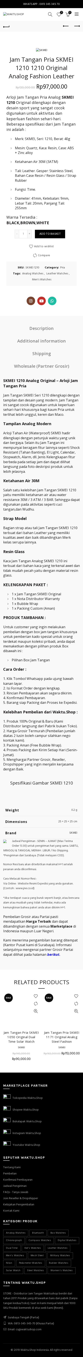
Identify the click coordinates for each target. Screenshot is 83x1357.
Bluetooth (38, 1233)
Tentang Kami (12, 1167)
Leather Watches (57, 274)
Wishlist (61, 12)
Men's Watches (41, 280)
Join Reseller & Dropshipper (20, 1198)
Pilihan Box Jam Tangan (31, 660)
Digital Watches (67, 1240)
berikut (53, 954)
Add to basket (50, 233)
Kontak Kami (11, 1210)
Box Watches (58, 1233)
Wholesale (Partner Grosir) (41, 366)
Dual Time (12, 1248)
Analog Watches (32, 274)
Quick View (35, 1011)
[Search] (50, 14)
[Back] (6, 26)
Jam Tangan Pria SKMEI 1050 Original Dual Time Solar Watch (21, 1037)
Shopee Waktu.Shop (25, 1109)
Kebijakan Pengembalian (18, 1204)
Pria (62, 268)
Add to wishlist (44, 246)
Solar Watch (13, 1270)
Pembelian (10, 1173)
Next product (76, 26)
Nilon (9, 1263)
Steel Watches (35, 1270)
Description (41, 328)
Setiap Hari (57, 750)
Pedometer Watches (30, 1263)
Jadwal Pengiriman (15, 1186)
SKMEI (73, 832)
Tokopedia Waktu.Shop (27, 1098)
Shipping (41, 353)
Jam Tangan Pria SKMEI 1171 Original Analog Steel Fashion (61, 1037)
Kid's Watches (32, 1248)
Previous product (66, 26)
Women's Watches (61, 1270)
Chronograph (14, 1240)
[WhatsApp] (52, 301)
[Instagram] (31, 301)
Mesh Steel (37, 1255)
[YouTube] (41, 301)
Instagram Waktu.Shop (26, 1133)
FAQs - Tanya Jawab (15, 1192)
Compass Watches (40, 1240)
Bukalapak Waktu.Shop (26, 1121)
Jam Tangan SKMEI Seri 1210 (26, 395)
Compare (44, 255)
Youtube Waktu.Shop (25, 1145)
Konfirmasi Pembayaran (18, 1179)
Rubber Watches (58, 1263)
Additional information (41, 341)
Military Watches (60, 1255)
